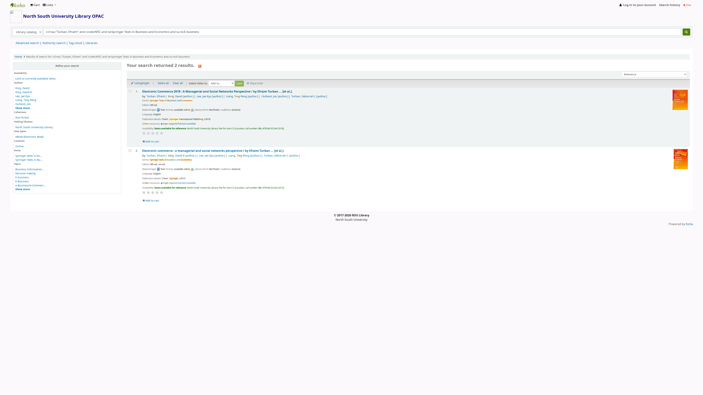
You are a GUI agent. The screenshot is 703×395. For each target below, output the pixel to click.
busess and (171, 159)
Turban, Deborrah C (309, 96)
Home (18, 57)
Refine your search (67, 66)
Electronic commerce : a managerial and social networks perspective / (213, 151)
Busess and (171, 100)
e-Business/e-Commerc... (30, 185)
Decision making (25, 173)
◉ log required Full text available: (178, 123)
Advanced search (27, 43)
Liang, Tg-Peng (242, 96)
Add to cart (152, 142)
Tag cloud (75, 43)
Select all (163, 83)
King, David (22, 88)
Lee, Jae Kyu (22, 96)
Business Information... (29, 169)
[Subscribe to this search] (200, 65)
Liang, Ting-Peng (25, 100)
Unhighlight (141, 83)
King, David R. (24, 92)
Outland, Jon (23, 104)
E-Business (22, 181)
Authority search (54, 43)
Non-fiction (22, 118)
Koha (689, 224)
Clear (688, 5)
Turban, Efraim (156, 96)
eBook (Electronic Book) (29, 137)
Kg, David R (182, 156)
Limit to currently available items (35, 79)
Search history (669, 5)
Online (19, 146)
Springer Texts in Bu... (28, 160)
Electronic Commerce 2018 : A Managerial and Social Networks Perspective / (217, 91)
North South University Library (19, 5)
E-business (22, 177)
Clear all (178, 83)
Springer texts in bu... (28, 156)
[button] (35, 5)
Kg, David (181, 96)
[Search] (686, 32)
